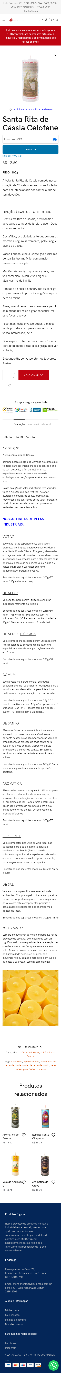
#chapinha (16, 1061)
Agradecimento (31, 1061)
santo (46, 1065)
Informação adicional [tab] (39, 424)
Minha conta (12, 1310)
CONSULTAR (31, 149)
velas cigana (22, 1069)
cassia (44, 1061)
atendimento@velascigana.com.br (32, 1283)
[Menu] (5, 20)
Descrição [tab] (19, 424)
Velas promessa (37, 1069)
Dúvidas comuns (14, 1324)
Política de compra (15, 1319)
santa (18, 1065)
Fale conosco (12, 1315)
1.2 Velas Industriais (28, 1052)
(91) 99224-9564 (41, 6)
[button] (53, 1365)
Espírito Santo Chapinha (40, 1136)
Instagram (10, 1347)
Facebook (10, 1343)
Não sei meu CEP (12, 155)
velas (53, 1065)
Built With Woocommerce (39, 1354)
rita (50, 1061)
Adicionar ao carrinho (34, 376)
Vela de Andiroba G (13, 1183)
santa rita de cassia (32, 1065)
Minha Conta (31, 10)
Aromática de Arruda (10, 1136)
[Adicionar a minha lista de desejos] (9, 385)
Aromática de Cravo (40, 1183)
